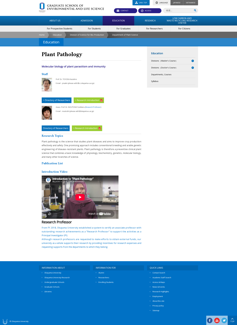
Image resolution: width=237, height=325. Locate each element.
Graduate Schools (52, 287)
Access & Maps (159, 282)
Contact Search (159, 272)
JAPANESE (176, 3)
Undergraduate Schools (54, 282)
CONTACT (124, 10)
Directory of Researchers (55, 128)
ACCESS (148, 10)
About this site (158, 301)
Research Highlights (161, 291)
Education (57, 34)
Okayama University (52, 272)
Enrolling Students (106, 282)
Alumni (101, 272)
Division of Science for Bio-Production (87, 34)
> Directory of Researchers (56, 100)
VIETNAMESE (190, 3)
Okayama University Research (57, 277)
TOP (232, 321)
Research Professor (93, 107)
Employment (158, 296)
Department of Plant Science (125, 34)
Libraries (48, 291)
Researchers (103, 277)
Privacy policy (158, 305)
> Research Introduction (87, 100)
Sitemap (156, 310)
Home (42, 34)
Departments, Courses (161, 74)
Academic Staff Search (162, 277)
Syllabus (154, 81)
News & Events (159, 287)
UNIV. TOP (143, 3)
